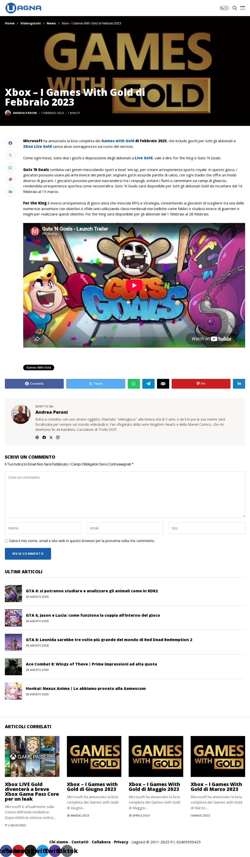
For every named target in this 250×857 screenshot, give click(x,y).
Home (10, 23)
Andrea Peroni (25, 113)
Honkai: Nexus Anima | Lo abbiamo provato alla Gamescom (86, 688)
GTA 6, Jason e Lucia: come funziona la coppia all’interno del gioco (93, 615)
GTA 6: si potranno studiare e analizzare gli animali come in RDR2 (92, 591)
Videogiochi (31, 23)
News (51, 23)
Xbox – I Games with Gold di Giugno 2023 (92, 786)
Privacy (121, 841)
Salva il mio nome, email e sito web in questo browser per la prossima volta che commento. (82, 541)
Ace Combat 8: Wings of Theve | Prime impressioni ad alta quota (91, 664)
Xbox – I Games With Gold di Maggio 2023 (154, 786)
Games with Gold (117, 140)
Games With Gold (38, 367)
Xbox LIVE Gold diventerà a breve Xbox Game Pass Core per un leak (32, 791)
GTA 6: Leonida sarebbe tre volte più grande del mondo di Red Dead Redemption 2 (109, 639)
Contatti (80, 841)
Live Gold (144, 157)
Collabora (101, 841)
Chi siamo (58, 841)
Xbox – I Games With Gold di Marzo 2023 (216, 786)
